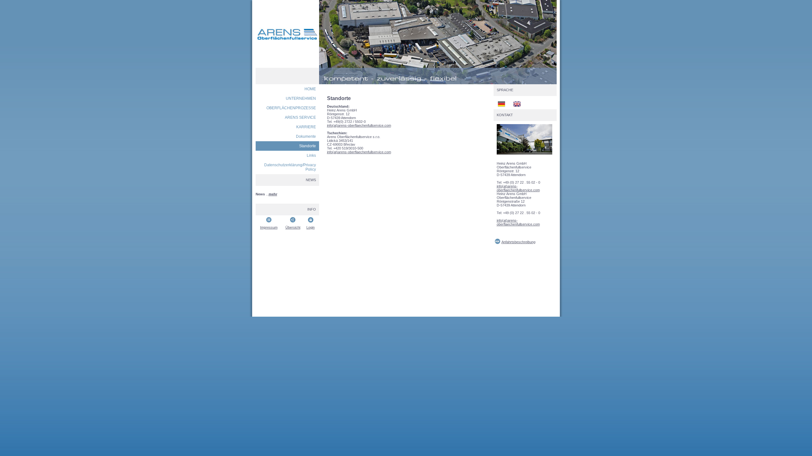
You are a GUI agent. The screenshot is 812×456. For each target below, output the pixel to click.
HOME (310, 89)
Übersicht (292, 227)
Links (311, 155)
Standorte (307, 146)
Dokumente (306, 136)
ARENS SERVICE (300, 117)
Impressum (269, 227)
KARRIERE (306, 127)
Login (310, 227)
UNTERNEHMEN (301, 98)
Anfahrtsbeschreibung (518, 242)
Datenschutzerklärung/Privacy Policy (290, 167)
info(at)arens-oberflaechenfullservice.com (359, 125)
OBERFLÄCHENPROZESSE (291, 108)
